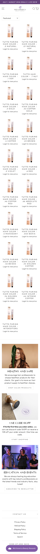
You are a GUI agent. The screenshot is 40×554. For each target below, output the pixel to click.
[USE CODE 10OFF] (20, 406)
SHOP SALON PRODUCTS (20, 388)
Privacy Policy (20, 522)
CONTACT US (19, 514)
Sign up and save (19, 544)
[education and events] (20, 457)
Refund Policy (20, 526)
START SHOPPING (20, 439)
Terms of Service (20, 533)
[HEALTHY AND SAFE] (20, 356)
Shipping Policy (20, 529)
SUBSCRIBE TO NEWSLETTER (20, 489)
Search (20, 537)
